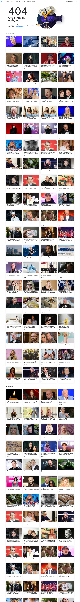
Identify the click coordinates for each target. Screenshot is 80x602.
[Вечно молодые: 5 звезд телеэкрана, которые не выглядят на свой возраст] (49, 536)
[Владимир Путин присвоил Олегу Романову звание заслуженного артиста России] (14, 166)
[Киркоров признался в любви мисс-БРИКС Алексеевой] (31, 375)
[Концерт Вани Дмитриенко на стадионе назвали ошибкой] (49, 44)
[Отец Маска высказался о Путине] (31, 218)
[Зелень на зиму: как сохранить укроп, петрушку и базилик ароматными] (49, 79)
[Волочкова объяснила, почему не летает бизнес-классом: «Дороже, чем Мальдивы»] (14, 392)
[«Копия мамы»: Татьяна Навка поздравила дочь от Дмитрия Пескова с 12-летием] (31, 61)
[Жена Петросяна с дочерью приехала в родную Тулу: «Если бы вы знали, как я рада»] (14, 519)
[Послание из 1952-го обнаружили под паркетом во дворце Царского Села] (14, 554)
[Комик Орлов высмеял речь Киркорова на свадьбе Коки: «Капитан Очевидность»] (14, 305)
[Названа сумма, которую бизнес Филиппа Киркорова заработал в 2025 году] (49, 409)
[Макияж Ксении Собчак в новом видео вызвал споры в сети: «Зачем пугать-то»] (49, 148)
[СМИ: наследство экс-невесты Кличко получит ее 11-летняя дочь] (66, 218)
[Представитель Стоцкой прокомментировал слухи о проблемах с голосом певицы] (14, 148)
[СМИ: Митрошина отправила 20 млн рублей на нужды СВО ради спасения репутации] (49, 427)
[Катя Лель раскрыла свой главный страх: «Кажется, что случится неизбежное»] (49, 444)
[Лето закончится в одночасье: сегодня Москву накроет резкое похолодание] (14, 253)
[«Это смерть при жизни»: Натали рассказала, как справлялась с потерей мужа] (14, 536)
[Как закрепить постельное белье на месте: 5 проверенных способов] (14, 322)
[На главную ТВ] (3, 1)
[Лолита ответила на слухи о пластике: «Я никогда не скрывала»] (14, 462)
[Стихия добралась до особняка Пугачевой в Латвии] (49, 554)
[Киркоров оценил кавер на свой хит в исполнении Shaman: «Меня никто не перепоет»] (49, 166)
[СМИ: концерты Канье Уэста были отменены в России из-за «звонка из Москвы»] (49, 253)
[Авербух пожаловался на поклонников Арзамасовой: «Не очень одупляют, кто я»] (66, 96)
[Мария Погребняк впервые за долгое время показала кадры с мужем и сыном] (31, 288)
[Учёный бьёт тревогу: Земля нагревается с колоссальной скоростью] (31, 427)
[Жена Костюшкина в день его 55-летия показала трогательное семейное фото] (31, 131)
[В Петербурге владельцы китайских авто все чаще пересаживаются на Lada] (66, 462)
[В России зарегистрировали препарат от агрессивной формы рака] (31, 270)
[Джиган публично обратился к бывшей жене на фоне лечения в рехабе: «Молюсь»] (31, 589)
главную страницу (20, 26)
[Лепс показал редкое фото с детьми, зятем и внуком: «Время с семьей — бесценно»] (49, 375)
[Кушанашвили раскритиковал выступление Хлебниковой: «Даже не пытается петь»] (31, 79)
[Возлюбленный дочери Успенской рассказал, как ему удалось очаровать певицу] (31, 114)
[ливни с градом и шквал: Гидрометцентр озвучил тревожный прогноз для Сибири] (66, 322)
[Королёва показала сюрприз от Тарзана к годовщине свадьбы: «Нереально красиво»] (31, 554)
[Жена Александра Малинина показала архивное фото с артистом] (31, 571)
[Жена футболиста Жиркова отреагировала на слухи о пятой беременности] (66, 148)
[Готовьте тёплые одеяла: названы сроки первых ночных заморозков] (31, 166)
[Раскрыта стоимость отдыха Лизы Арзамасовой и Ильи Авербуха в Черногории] (14, 288)
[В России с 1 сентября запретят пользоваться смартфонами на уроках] (49, 357)
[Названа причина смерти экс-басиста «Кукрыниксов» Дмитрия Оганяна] (31, 148)
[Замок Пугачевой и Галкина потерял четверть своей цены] (14, 201)
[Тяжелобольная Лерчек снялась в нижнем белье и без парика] (14, 375)
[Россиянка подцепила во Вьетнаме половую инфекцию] (31, 519)
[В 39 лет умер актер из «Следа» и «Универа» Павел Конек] (49, 96)
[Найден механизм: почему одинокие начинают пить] (14, 444)
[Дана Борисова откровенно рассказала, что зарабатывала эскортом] (31, 201)
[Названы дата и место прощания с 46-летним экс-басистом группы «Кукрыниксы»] (31, 44)
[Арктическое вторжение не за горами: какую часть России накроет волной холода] (66, 253)
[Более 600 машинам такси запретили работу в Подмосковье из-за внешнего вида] (31, 392)
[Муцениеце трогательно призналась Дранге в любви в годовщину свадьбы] (14, 479)
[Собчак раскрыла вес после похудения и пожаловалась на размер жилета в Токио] (49, 235)
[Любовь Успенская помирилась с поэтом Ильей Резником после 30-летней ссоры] (31, 253)
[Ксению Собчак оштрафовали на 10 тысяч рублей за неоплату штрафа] (31, 183)
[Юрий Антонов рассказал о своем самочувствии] (66, 61)
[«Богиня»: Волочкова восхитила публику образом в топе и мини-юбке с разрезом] (66, 183)
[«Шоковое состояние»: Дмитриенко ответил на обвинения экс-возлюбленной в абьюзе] (14, 571)
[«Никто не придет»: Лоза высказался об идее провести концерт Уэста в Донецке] (49, 392)
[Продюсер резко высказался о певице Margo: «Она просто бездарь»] (14, 409)
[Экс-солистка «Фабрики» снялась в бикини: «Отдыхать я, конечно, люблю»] (14, 357)
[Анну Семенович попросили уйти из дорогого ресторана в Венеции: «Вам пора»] (31, 502)
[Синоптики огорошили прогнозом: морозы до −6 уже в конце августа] (49, 270)
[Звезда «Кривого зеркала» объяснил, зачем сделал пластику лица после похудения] (31, 340)
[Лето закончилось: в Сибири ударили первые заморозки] (31, 357)
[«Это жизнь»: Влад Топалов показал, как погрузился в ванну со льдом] (31, 462)
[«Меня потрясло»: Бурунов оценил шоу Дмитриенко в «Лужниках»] (49, 479)
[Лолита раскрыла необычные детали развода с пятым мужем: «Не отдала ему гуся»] (14, 131)
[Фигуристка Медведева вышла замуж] (66, 79)
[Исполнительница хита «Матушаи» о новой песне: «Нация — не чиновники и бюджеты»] (14, 79)
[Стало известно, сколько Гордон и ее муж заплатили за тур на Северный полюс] (66, 536)
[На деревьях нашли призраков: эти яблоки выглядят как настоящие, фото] (31, 305)
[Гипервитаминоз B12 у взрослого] (66, 270)
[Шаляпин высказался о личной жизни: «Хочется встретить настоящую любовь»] (14, 96)
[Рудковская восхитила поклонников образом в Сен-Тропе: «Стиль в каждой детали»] (66, 340)
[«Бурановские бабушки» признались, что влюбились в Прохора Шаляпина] (66, 235)
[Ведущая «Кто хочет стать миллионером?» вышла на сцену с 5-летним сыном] (66, 288)
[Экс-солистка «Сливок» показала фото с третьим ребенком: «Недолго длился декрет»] (66, 357)
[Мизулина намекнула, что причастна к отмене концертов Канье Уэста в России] (66, 114)
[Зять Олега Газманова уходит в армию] (14, 340)
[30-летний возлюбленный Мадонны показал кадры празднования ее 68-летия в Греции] (31, 322)
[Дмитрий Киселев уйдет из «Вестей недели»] (66, 502)
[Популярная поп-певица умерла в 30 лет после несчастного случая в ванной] (14, 502)
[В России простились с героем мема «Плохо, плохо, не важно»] (31, 444)
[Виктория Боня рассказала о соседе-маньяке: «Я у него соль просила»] (49, 322)
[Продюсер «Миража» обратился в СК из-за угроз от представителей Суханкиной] (49, 462)
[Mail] (1, 1)
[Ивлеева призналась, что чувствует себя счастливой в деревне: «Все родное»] (66, 589)
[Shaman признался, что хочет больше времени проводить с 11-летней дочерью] (66, 409)
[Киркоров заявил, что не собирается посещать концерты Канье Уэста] (14, 218)
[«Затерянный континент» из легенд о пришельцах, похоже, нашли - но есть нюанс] (31, 409)
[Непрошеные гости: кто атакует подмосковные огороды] (49, 218)
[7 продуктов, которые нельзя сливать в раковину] (49, 305)
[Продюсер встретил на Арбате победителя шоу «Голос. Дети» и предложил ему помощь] (49, 61)
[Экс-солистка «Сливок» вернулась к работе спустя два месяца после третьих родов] (31, 479)
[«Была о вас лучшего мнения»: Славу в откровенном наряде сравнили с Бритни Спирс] (14, 589)
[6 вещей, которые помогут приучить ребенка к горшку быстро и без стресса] (66, 427)
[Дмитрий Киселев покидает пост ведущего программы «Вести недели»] (49, 502)
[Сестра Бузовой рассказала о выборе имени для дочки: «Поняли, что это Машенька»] (49, 340)
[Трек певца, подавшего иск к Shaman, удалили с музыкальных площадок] (14, 44)
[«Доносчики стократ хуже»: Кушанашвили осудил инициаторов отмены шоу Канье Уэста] (66, 444)
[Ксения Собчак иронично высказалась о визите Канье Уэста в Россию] (14, 270)
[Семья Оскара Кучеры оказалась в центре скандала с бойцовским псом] (66, 131)
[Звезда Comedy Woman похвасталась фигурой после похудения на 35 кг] (66, 479)
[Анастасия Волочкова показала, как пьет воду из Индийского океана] (66, 201)
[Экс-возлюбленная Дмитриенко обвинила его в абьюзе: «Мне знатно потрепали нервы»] (66, 554)
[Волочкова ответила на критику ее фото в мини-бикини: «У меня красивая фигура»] (66, 44)
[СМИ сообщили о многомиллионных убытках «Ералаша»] (66, 375)
